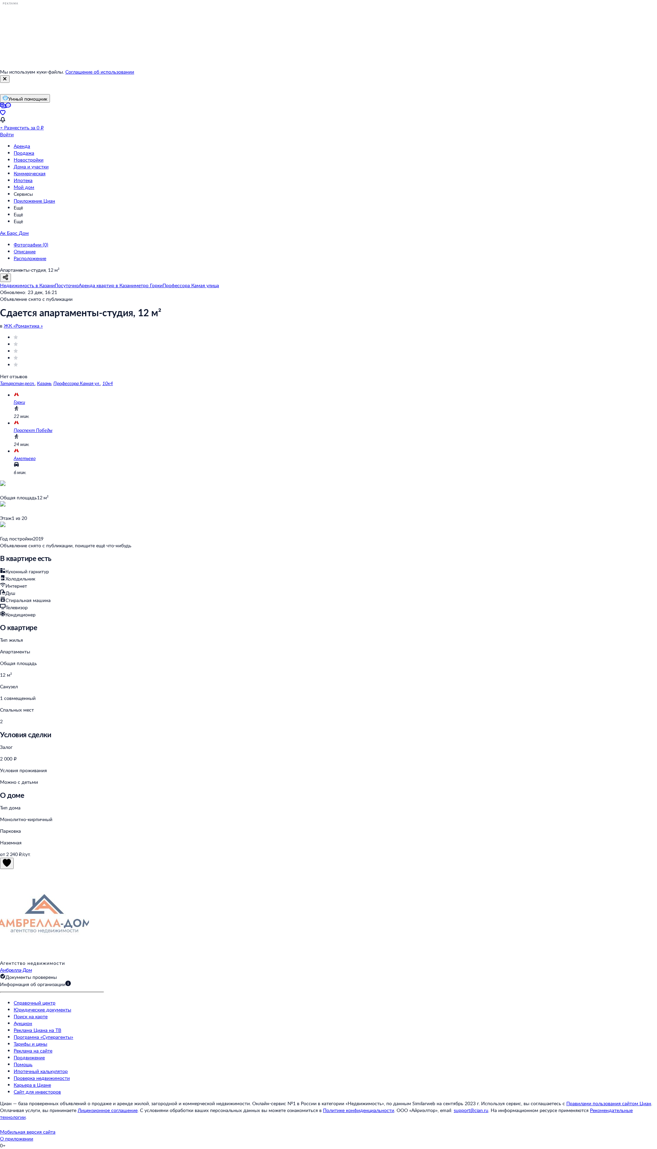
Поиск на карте (31, 1016)
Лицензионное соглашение (108, 1110)
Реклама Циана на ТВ (37, 1030)
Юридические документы (42, 1009)
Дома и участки (31, 166)
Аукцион (23, 1023)
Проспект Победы (33, 430)
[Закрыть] (5, 79)
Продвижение (29, 1057)
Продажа (24, 153)
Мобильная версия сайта (27, 1131)
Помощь (23, 1064)
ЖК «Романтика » (23, 325)
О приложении (16, 1138)
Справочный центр (34, 1002)
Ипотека (23, 180)
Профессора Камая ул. (76, 383)
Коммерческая (30, 173)
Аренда (22, 146)
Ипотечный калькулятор (41, 1071)
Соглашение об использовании (99, 71)
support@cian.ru (471, 1110)
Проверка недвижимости (42, 1078)
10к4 (107, 383)
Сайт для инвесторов (37, 1091)
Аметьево (25, 458)
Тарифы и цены (30, 1044)
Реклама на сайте (33, 1050)
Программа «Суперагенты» (43, 1037)
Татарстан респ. (17, 383)
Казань (44, 383)
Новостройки (28, 159)
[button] (328, 984)
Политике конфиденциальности (358, 1110)
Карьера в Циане (32, 1085)
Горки (19, 402)
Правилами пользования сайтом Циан (608, 1103)
